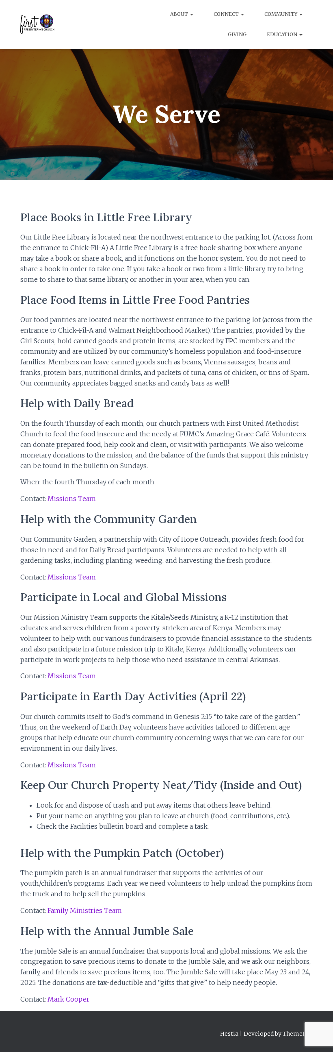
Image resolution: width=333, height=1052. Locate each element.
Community (281, 14)
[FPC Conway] (37, 24)
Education (282, 34)
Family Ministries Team (85, 910)
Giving (237, 34)
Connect (227, 14)
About (179, 14)
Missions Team (72, 498)
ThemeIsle (298, 1033)
